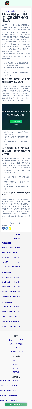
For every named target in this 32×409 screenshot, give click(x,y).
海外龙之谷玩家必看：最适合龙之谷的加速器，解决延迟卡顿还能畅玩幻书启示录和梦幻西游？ (12, 316)
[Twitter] (6, 228)
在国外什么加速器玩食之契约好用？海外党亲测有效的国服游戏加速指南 (12, 311)
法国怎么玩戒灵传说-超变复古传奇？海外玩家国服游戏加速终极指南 (12, 321)
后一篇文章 (16, 238)
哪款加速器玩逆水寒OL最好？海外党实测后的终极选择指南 (12, 307)
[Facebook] (3, 228)
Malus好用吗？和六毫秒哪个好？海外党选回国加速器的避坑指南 (12, 267)
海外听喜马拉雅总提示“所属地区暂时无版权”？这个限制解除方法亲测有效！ (12, 277)
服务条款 (16, 360)
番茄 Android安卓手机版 (16, 351)
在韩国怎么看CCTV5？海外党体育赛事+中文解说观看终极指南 (12, 282)
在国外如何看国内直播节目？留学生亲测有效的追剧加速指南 (12, 296)
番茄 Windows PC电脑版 (16, 340)
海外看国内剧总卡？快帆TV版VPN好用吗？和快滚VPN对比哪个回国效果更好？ (12, 257)
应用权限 (16, 368)
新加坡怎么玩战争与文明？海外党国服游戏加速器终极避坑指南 (12, 326)
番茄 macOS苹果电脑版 (16, 344)
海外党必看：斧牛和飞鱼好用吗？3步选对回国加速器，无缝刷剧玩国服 (12, 247)
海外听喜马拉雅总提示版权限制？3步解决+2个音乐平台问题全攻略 (12, 291)
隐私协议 (16, 364)
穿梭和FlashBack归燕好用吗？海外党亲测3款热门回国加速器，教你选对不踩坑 (12, 252)
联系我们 (16, 372)
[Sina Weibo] (10, 228)
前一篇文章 (16, 235)
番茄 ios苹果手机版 (16, 347)
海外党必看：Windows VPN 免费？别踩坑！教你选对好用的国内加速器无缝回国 (12, 262)
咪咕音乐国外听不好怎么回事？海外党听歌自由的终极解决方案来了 (12, 287)
